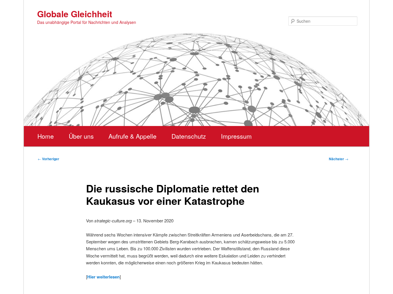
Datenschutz (188, 136)
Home (45, 136)
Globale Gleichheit (74, 13)
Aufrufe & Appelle (132, 136)
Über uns (81, 136)
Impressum (236, 136)
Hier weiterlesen (103, 277)
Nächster (338, 158)
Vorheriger (48, 158)
